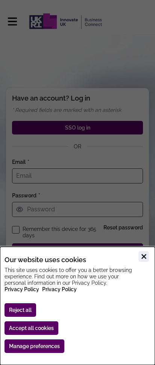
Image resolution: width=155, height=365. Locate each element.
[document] (77, 306)
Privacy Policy (22, 289)
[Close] (143, 256)
